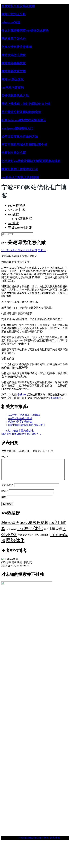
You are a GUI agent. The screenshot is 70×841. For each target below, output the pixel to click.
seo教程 (13, 214)
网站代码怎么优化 (13, 55)
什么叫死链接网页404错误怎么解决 (25, 30)
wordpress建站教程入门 (17, 128)
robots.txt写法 (10, 22)
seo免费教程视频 (34, 522)
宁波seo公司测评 (20, 227)
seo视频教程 (53, 529)
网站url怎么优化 (12, 79)
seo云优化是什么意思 (20, 418)
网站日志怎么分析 (13, 14)
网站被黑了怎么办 (13, 38)
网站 (3, 497)
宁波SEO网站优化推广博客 (34, 838)
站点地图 (55, 838)
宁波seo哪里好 (41, 535)
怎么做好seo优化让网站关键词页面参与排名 (30, 161)
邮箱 (4, 491)
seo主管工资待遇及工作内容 (24, 415)
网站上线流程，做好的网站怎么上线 (25, 104)
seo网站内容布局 (12, 87)
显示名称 (7, 485)
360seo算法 (10, 522)
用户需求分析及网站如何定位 (21, 112)
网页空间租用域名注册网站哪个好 (24, 144)
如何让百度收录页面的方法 (19, 136)
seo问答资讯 (16, 205)
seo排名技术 (16, 210)
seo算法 (13, 223)
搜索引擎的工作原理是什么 (19, 169)
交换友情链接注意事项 (16, 47)
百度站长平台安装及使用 (18, 6)
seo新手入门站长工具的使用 (20, 177)
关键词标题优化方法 (15, 95)
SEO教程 (56, 397)
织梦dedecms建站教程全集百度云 (23, 120)
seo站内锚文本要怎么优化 (17, 430)
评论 (4, 457)
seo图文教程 (11, 529)
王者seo (42, 250)
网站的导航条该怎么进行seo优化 (26, 424)
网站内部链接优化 (13, 63)
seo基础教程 (23, 218)
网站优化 (15, 540)
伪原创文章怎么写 (13, 153)
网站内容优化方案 (13, 71)
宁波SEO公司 (25, 535)
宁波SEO (22, 394)
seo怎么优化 (30, 528)
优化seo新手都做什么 (20, 421)
